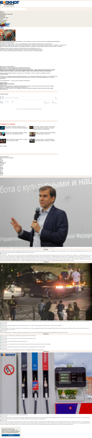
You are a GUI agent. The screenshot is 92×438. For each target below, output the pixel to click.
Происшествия (3, 66)
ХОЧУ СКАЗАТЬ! (3, 20)
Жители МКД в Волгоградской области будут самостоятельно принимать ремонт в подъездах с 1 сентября (63, 255)
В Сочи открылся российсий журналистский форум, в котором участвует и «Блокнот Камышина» (19, 335)
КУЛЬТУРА (2, 13)
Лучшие (7, 101)
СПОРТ (1, 19)
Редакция (2, 28)
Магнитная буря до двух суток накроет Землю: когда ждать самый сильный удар (47, 321)
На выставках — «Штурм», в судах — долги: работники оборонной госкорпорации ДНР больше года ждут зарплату (22, 255)
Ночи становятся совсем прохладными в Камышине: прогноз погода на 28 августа (60, 260)
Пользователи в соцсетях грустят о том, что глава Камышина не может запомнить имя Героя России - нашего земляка (26, 43)
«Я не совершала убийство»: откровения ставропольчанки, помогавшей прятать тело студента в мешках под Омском (22, 332)
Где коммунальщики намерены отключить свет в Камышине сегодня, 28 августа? (67, 256)
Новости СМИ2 (3, 146)
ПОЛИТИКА (2, 16)
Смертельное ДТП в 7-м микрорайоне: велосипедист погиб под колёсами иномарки (16, 321)
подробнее (11, 157)
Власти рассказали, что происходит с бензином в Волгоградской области (15, 414)
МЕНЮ (1, 11)
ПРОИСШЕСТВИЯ (4, 17)
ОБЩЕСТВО (2, 15)
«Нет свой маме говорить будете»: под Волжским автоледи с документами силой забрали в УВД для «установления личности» (24, 421)
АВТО (7, 25)
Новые (1, 101)
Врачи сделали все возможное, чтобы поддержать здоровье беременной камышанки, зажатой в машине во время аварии (26, 88)
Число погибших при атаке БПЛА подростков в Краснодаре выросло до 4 (14, 341)
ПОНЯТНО (11, 435)
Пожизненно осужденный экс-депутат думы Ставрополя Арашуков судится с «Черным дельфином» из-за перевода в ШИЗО (23, 346)
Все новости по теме (4, 42)
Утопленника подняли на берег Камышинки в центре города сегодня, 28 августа (20, 252)
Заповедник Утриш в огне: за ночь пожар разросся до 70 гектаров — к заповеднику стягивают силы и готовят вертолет (22, 349)
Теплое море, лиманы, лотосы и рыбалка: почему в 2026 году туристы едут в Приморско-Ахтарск (19, 338)
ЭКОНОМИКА (3, 21)
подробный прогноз (4, 157)
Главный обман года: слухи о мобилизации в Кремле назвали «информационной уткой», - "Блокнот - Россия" (49, 417)
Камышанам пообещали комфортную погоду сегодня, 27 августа (56, 332)
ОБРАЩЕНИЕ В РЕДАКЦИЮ (6, 14)
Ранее (12, 101)
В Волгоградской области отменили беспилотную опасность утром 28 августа (31, 257)
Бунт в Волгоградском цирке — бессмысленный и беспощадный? (13, 417)
